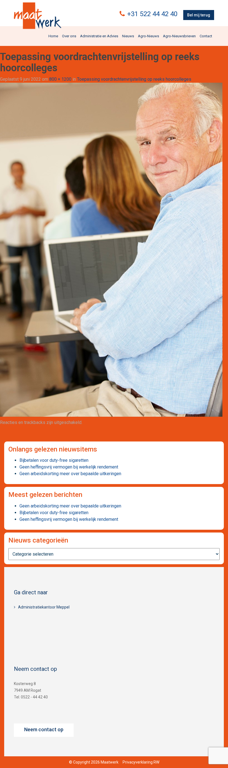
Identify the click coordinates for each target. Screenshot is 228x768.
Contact (206, 36)
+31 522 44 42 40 (152, 14)
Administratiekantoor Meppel (44, 607)
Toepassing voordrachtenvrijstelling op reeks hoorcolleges (134, 79)
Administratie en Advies (99, 36)
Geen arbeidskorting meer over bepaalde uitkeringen (70, 473)
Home (53, 36)
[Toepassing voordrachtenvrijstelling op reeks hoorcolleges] (111, 249)
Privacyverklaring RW (141, 762)
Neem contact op (43, 729)
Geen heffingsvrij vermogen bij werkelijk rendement (68, 467)
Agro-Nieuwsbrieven (179, 36)
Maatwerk (38, 16)
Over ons (69, 36)
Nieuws (128, 36)
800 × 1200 (60, 79)
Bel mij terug (198, 15)
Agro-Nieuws (148, 36)
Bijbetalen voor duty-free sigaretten (53, 460)
